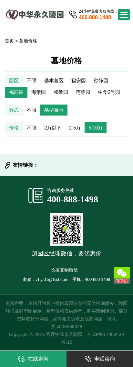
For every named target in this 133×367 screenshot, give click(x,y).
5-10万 (95, 127)
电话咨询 (104, 358)
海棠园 (38, 92)
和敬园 (61, 92)
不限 (31, 80)
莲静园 (83, 92)
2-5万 (75, 127)
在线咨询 (38, 358)
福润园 (16, 92)
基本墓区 (54, 80)
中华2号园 (109, 92)
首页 (9, 40)
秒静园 (101, 80)
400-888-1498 (72, 199)
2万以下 (52, 127)
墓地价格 (28, 40)
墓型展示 (54, 110)
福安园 (78, 80)
